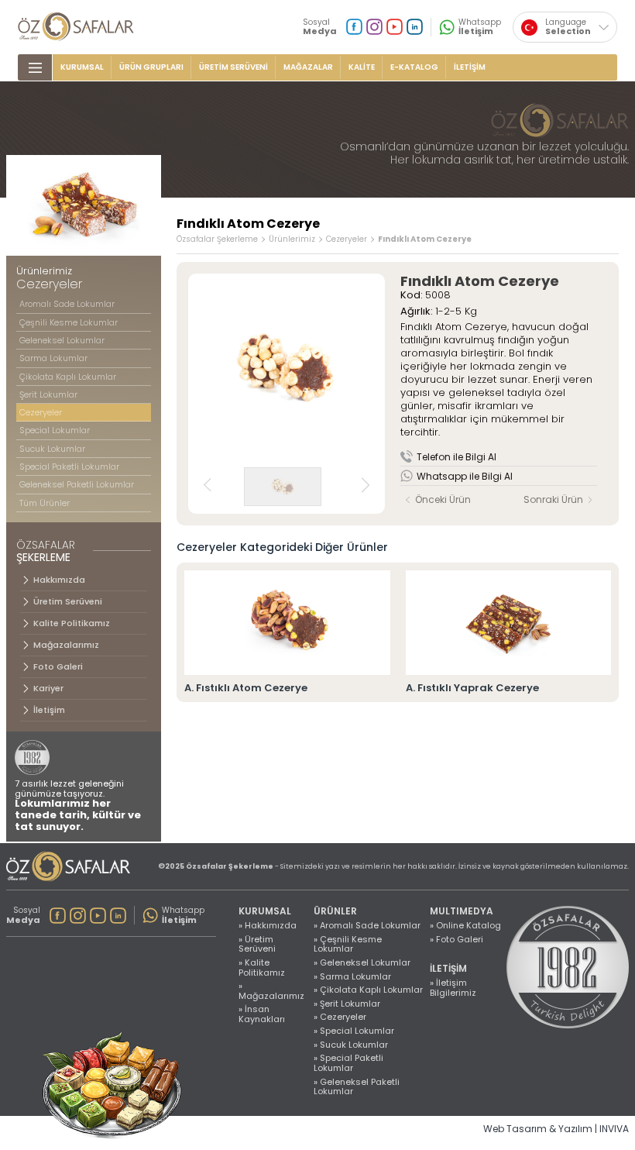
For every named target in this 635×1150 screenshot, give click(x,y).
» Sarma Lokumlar (352, 977)
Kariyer (48, 688)
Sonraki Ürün (553, 499)
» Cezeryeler (340, 1017)
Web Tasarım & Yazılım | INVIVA (556, 1129)
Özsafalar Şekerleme (217, 239)
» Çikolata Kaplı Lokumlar (368, 990)
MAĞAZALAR (308, 67)
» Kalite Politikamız (262, 967)
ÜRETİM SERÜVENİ (233, 67)
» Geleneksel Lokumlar (362, 963)
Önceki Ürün (442, 499)
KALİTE (361, 67)
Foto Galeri (58, 666)
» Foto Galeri (456, 940)
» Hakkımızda (268, 926)
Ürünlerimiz (292, 239)
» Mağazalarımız (271, 990)
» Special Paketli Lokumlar (348, 1063)
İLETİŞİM (470, 67)
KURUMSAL (82, 67)
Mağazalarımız (66, 645)
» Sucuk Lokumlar (351, 1045)
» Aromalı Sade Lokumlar (367, 926)
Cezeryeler (346, 239)
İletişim (49, 710)
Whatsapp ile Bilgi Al (465, 476)
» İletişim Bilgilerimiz (453, 987)
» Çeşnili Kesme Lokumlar (348, 944)
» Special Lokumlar (354, 1031)
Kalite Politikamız (71, 623)
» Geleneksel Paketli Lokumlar (357, 1087)
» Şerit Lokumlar (347, 1004)
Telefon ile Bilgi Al (456, 456)
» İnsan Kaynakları (262, 1014)
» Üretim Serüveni (257, 944)
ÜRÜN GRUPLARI (151, 67)
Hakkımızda (59, 579)
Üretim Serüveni (67, 601)
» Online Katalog (465, 926)
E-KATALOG (414, 67)
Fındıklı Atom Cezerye (425, 239)
